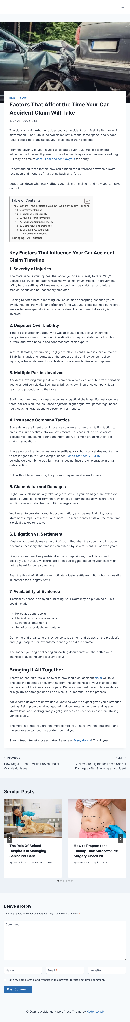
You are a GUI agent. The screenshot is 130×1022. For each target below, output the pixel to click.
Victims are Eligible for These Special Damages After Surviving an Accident (100, 763)
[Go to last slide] (9, 838)
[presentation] (33, 818)
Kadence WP (95, 1011)
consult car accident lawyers (55, 159)
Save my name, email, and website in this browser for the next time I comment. (56, 979)
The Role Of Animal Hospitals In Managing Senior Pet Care (27, 851)
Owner (16, 120)
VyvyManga (82, 740)
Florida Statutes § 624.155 (83, 456)
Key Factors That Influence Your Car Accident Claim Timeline (52, 205)
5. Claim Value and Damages (36, 225)
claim (98, 678)
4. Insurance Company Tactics (36, 221)
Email (52, 970)
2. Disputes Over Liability (33, 214)
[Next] (120, 838)
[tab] (58, 881)
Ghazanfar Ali (20, 862)
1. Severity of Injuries (30, 210)
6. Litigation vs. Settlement (34, 229)
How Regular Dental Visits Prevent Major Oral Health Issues (31, 763)
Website (95, 970)
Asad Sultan (83, 862)
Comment (13, 924)
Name (11, 970)
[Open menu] (123, 6)
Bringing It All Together (28, 238)
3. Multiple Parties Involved (35, 217)
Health (13, 98)
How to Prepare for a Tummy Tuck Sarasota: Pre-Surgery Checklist (97, 851)
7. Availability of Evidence (33, 233)
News (23, 98)
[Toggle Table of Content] (86, 201)
